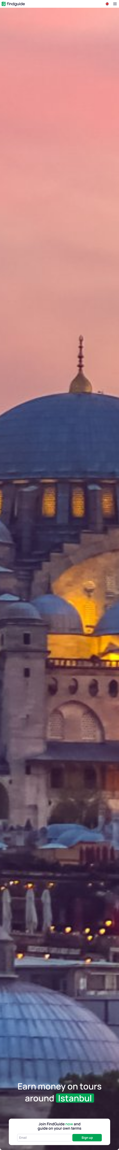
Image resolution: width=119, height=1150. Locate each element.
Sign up (87, 1137)
